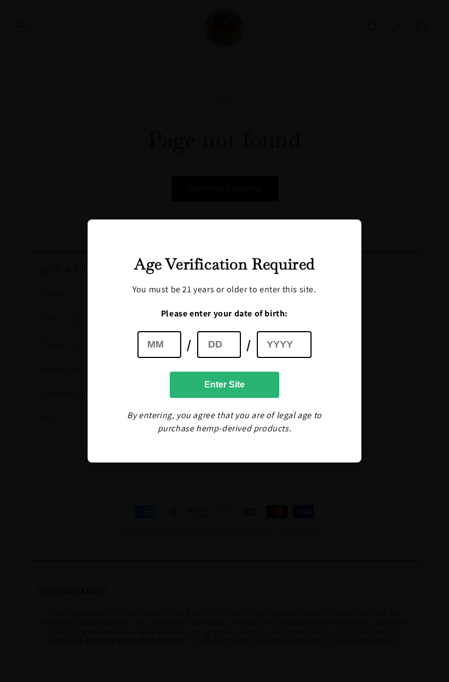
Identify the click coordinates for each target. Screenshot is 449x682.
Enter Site (224, 384)
